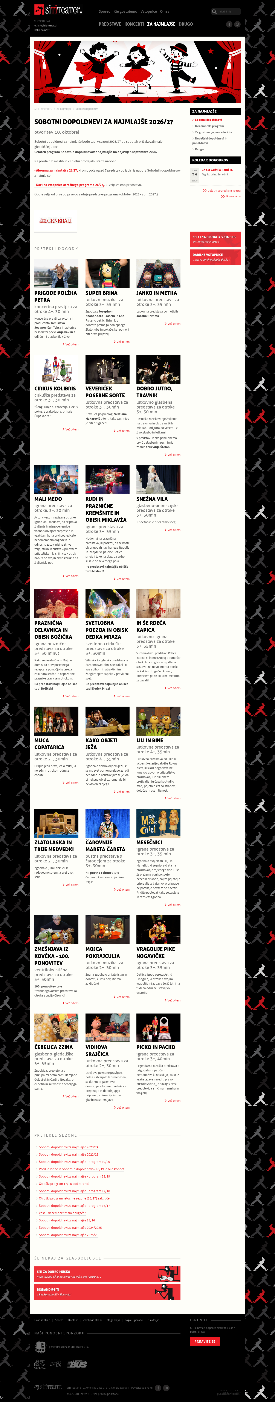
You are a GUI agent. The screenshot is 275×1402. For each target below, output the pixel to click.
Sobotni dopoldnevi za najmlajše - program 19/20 (74, 1162)
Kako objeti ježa (101, 744)
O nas (164, 12)
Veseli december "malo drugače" (62, 1213)
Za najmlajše (161, 24)
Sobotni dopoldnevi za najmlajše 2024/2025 (70, 1228)
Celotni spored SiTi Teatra (224, 191)
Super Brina (102, 293)
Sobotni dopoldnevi (87, 109)
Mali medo (48, 499)
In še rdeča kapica (151, 627)
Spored (104, 12)
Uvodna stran (42, 1320)
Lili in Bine (149, 740)
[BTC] (40, 1347)
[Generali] (40, 1365)
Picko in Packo (155, 1047)
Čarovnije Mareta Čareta (105, 846)
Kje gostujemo (125, 12)
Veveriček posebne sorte (105, 392)
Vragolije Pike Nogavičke (155, 953)
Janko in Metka (156, 293)
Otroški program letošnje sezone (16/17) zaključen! (76, 1198)
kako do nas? (42, 30)
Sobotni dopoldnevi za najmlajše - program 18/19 (74, 1176)
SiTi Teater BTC (43, 109)
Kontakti (73, 1320)
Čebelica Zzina (53, 1047)
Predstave (110, 24)
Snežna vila (152, 499)
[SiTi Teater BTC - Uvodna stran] (58, 10)
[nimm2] (56, 1364)
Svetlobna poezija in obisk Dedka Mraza (107, 630)
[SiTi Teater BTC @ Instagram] (237, 24)
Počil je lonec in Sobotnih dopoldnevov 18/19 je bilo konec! (81, 1169)
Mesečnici (149, 842)
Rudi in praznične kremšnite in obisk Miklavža (106, 510)
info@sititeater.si (47, 25)
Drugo (186, 24)
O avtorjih (153, 1320)
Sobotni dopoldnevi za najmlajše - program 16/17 (74, 1206)
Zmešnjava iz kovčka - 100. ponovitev (51, 956)
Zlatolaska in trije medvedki (54, 846)
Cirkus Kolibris (55, 388)
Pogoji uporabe (134, 1320)
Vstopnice (149, 12)
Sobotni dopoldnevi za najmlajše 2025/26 (68, 1235)
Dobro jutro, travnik (154, 392)
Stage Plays (113, 1320)
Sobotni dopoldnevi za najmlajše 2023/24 (68, 1147)
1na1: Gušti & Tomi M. (217, 170)
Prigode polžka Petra (55, 297)
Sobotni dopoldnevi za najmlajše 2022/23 (68, 1154)
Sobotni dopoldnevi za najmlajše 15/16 (67, 1220)
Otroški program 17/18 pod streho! (64, 1184)
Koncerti (134, 24)
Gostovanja (233, 196)
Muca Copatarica (49, 744)
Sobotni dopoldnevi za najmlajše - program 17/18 (74, 1191)
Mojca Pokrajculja (103, 953)
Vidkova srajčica (97, 1051)
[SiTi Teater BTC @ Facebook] (229, 24)
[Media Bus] (77, 1364)
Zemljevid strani (92, 1320)
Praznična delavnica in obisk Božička (53, 630)
